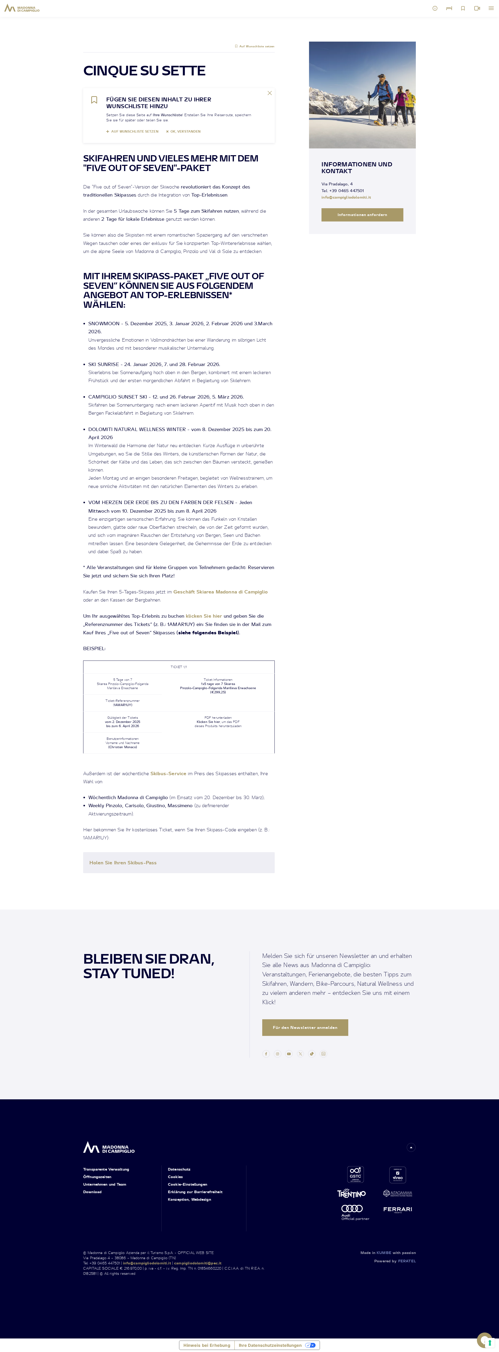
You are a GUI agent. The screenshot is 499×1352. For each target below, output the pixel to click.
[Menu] (491, 8)
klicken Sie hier (204, 616)
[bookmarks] (463, 8)
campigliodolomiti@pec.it (197, 1263)
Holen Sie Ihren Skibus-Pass (123, 862)
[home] (109, 1145)
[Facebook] (266, 1053)
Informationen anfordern (362, 214)
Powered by (395, 1261)
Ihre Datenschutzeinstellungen (270, 1345)
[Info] (435, 8)
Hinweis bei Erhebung (206, 1345)
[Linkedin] (323, 1053)
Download (92, 1192)
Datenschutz (179, 1169)
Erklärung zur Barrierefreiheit (195, 1192)
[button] (411, 1147)
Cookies (175, 1176)
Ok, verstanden (185, 131)
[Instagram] (277, 1053)
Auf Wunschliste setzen (257, 46)
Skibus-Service (168, 773)
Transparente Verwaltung (106, 1169)
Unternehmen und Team (104, 1184)
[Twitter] (300, 1053)
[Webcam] (477, 8)
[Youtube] (289, 1053)
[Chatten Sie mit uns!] (485, 1340)
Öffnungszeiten (97, 1176)
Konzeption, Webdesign (189, 1199)
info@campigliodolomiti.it (346, 197)
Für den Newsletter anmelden (305, 1027)
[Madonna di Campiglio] (22, 8)
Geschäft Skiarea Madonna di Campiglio (220, 592)
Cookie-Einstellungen (187, 1184)
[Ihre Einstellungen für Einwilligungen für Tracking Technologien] (490, 1343)
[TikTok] (312, 1053)
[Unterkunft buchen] (449, 8)
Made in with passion (388, 1252)
